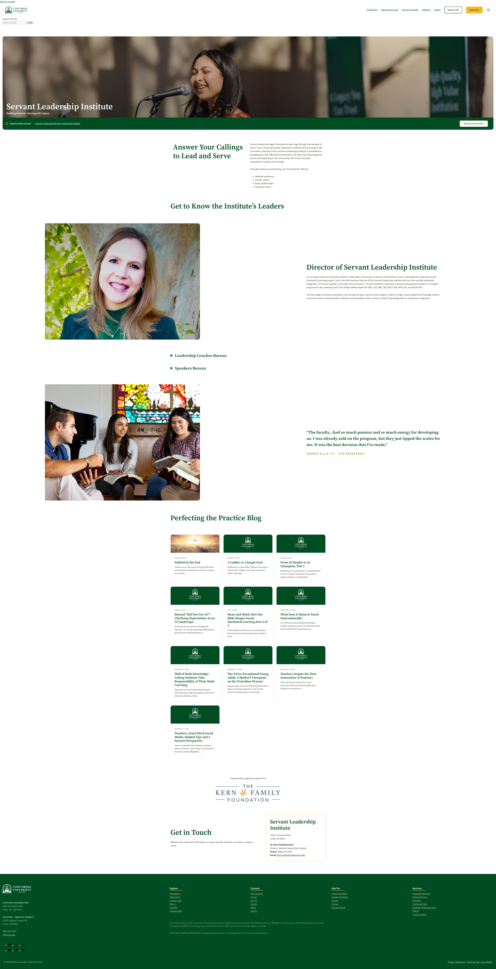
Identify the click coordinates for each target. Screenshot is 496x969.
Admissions (175, 897)
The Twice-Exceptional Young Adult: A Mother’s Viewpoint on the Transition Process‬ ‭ (248, 677)
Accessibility (486, 962)
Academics (175, 893)
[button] (488, 10)
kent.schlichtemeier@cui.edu (291, 855)
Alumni (335, 900)
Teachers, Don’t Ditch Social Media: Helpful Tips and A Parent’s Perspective (194, 737)
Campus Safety (419, 914)
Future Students (339, 893)
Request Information (474, 123)
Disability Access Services (424, 907)
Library (254, 904)
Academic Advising (421, 893)
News (253, 907)
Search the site (10, 19)
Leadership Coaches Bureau (201, 355)
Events (254, 911)
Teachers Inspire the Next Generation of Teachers (298, 676)
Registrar (416, 900)
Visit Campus (257, 893)
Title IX (415, 911)
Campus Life (175, 900)
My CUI (254, 900)
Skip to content (7, 1)
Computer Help (419, 904)
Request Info (453, 10)
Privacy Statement (456, 962)
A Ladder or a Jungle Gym (245, 562)
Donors (335, 904)
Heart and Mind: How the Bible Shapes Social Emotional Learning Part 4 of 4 (247, 620)
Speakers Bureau (190, 368)
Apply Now (474, 10)
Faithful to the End (187, 562)
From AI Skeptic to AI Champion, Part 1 (295, 564)
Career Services (419, 897)
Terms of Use (473, 962)
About (172, 904)
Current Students (340, 897)
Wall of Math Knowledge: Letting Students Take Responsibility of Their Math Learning (194, 679)
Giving (254, 897)
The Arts (173, 907)
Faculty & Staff (338, 907)
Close (30, 23)
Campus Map (176, 911)
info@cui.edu (9, 934)
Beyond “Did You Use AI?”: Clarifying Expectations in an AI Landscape (195, 618)
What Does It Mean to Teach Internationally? (299, 616)
